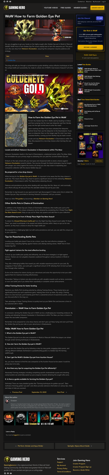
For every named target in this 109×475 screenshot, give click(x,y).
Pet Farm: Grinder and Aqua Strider (30, 446)
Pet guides (19, 199)
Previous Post (17, 392)
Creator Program (79, 464)
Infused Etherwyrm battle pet (24, 221)
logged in (16, 435)
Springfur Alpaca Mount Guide (78, 446)
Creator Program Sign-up (82, 467)
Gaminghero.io (10, 465)
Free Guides (66, 8)
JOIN (100, 18)
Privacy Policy (62, 468)
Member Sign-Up (97, 7)
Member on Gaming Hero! (43, 199)
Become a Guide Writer (81, 470)
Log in (104, 1)
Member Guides (81, 8)
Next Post (61, 392)
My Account (61, 465)
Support (60, 462)
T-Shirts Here (99, 161)
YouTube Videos (51, 8)
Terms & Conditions (64, 472)
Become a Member (90, 47)
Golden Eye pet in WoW (28, 176)
